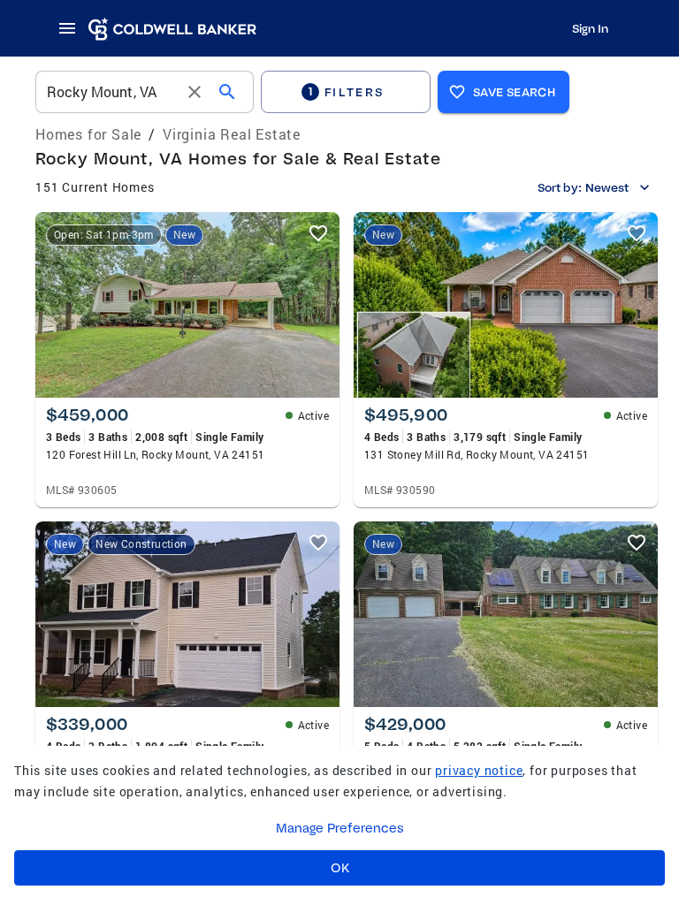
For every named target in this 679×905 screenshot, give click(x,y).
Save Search (514, 92)
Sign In (590, 28)
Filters (346, 91)
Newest (607, 187)
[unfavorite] (318, 233)
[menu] (72, 28)
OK (340, 868)
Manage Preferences (340, 828)
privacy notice (479, 770)
